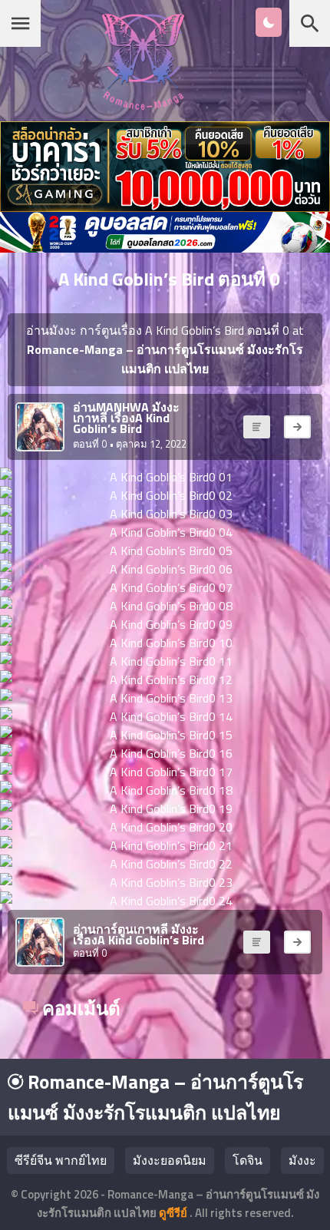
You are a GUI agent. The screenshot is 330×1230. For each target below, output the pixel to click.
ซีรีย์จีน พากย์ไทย (61, 1160)
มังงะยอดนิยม (169, 1160)
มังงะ (302, 1160)
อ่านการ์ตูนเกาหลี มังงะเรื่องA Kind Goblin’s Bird (138, 934)
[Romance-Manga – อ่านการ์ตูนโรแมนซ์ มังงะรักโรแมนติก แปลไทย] (143, 105)
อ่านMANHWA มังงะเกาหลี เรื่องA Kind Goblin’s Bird (126, 418)
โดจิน (247, 1160)
